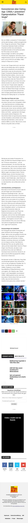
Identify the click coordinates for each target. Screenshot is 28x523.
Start (2, 5)
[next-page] (5, 382)
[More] (16, 331)
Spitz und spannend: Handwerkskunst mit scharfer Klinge (18, 376)
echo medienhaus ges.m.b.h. (18, 506)
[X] (6, 331)
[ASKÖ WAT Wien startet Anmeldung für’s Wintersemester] (5, 369)
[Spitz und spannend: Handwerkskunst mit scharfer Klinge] (5, 376)
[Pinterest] (9, 331)
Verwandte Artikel (7, 356)
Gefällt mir (4, 463)
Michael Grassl (14, 348)
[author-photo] (14, 346)
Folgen (11, 463)
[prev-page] (2, 382)
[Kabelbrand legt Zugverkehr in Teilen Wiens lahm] (5, 362)
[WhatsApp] (13, 331)
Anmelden (14, 404)
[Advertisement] (14, 142)
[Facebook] (2, 331)
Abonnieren (23, 463)
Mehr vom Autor (19, 356)
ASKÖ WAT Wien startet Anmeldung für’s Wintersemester (16, 369)
